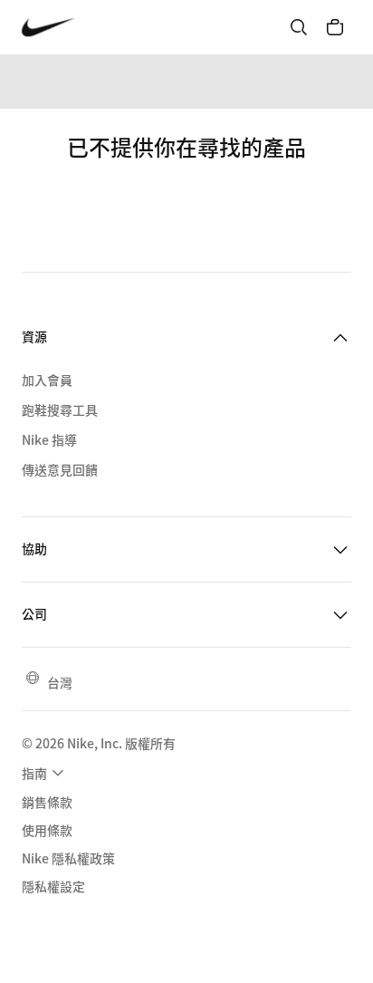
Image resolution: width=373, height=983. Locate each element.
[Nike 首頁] (48, 27)
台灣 (59, 682)
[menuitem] (45, 773)
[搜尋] (298, 27)
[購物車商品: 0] (335, 27)
